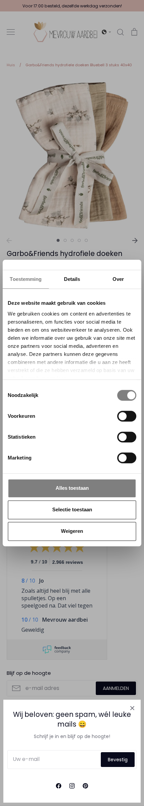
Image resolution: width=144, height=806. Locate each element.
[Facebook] (58, 786)
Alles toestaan (72, 488)
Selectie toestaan (72, 509)
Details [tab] (72, 279)
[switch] (126, 416)
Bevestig (118, 759)
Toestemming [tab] (26, 279)
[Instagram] (72, 786)
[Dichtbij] (132, 708)
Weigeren (72, 531)
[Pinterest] (85, 786)
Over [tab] (118, 279)
